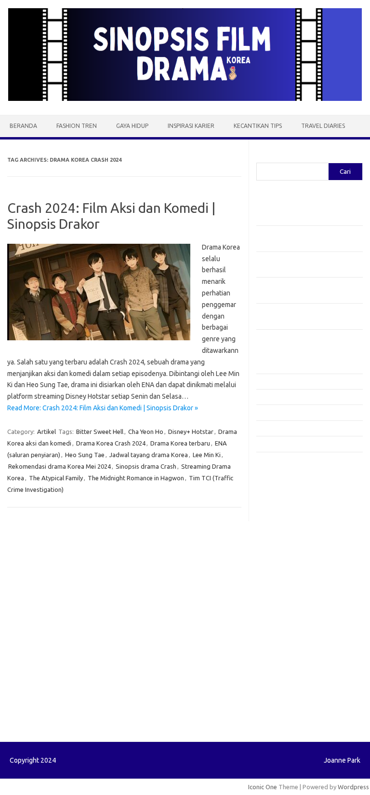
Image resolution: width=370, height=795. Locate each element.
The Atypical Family (56, 477)
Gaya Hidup (132, 126)
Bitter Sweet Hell (99, 431)
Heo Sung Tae (85, 454)
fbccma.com (278, 479)
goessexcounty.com (290, 498)
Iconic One (262, 786)
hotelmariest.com (286, 516)
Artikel (46, 431)
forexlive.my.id (282, 572)
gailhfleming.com (285, 627)
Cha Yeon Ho (145, 431)
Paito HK (268, 715)
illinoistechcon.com (288, 665)
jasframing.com (283, 553)
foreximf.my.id (282, 563)
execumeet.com (284, 470)
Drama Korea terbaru (180, 443)
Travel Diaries (323, 126)
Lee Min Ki (207, 454)
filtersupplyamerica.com (296, 488)
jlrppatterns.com (285, 683)
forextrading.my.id (288, 590)
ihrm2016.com (282, 655)
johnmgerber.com (286, 692)
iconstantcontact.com (291, 535)
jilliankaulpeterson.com (294, 674)
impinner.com (280, 544)
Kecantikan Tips (258, 126)
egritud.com (278, 609)
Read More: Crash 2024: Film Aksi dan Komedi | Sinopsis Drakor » (102, 408)
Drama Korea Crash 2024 (110, 443)
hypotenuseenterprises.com (302, 526)
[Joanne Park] (185, 98)
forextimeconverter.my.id (298, 599)
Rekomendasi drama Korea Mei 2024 (59, 466)
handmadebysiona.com (294, 507)
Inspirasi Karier (191, 126)
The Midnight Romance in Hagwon (136, 477)
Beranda (23, 126)
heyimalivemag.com (289, 637)
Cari (261, 156)
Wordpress (353, 786)
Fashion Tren (76, 126)
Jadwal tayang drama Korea (148, 454)
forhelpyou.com (283, 618)
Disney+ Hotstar (190, 431)
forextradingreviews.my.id (299, 581)
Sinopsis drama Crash (146, 466)
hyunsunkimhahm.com (292, 646)
